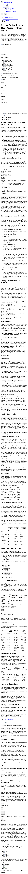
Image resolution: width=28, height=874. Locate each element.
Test (4, 7)
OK (2, 819)
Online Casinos (6, 4)
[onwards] (7, 6)
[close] (5, 14)
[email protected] (9, 719)
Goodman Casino (10, 8)
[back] (2, 2)
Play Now (3, 54)
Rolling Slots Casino (11, 11)
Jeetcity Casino (9, 9)
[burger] (2, 14)
